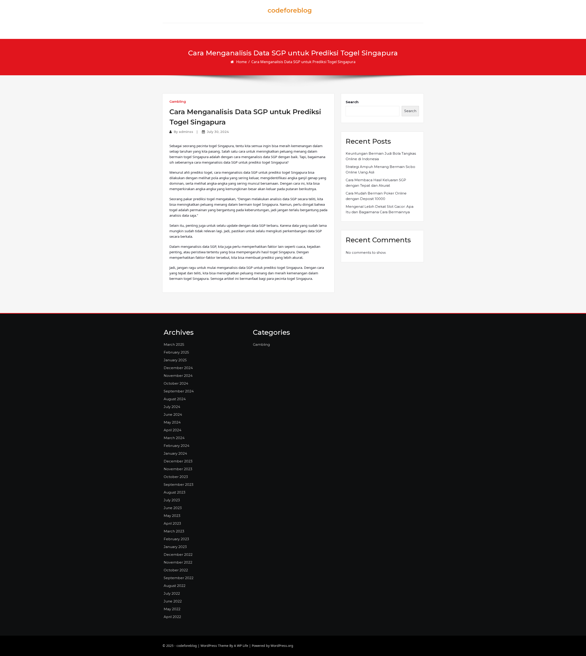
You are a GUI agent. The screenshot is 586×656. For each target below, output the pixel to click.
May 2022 (172, 609)
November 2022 (178, 562)
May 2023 (172, 515)
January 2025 (175, 360)
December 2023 (178, 461)
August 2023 (174, 492)
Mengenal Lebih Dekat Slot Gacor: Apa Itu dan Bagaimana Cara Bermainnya (379, 209)
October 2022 (176, 570)
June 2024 (173, 414)
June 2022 (173, 601)
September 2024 (179, 391)
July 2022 (172, 593)
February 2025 (176, 352)
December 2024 (178, 368)
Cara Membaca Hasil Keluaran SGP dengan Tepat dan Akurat (376, 183)
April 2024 (172, 430)
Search (352, 102)
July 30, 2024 (218, 132)
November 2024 (178, 375)
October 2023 (176, 477)
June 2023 (173, 508)
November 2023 (178, 469)
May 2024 (172, 422)
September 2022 (178, 578)
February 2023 (176, 539)
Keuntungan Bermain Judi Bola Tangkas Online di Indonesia (381, 156)
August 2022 (174, 585)
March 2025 (174, 344)
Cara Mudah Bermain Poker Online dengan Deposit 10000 (376, 196)
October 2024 (176, 383)
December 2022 (178, 554)
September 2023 (178, 484)
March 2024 (174, 438)
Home (241, 61)
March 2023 (174, 531)
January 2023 (175, 547)
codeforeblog (290, 10)
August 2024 (175, 399)
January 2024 (175, 453)
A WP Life (241, 645)
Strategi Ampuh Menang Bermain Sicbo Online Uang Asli (380, 169)
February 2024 (176, 445)
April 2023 (172, 523)
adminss (186, 132)
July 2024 (172, 407)
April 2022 (172, 617)
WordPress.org (282, 645)
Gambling (177, 102)
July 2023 (172, 500)
